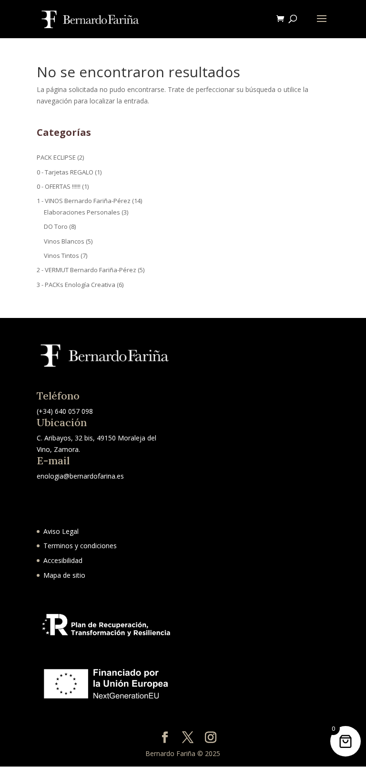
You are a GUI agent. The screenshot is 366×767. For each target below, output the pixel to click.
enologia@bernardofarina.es (80, 476)
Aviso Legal (61, 531)
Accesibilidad (62, 560)
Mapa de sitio (64, 575)
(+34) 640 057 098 (65, 411)
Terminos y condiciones (80, 545)
